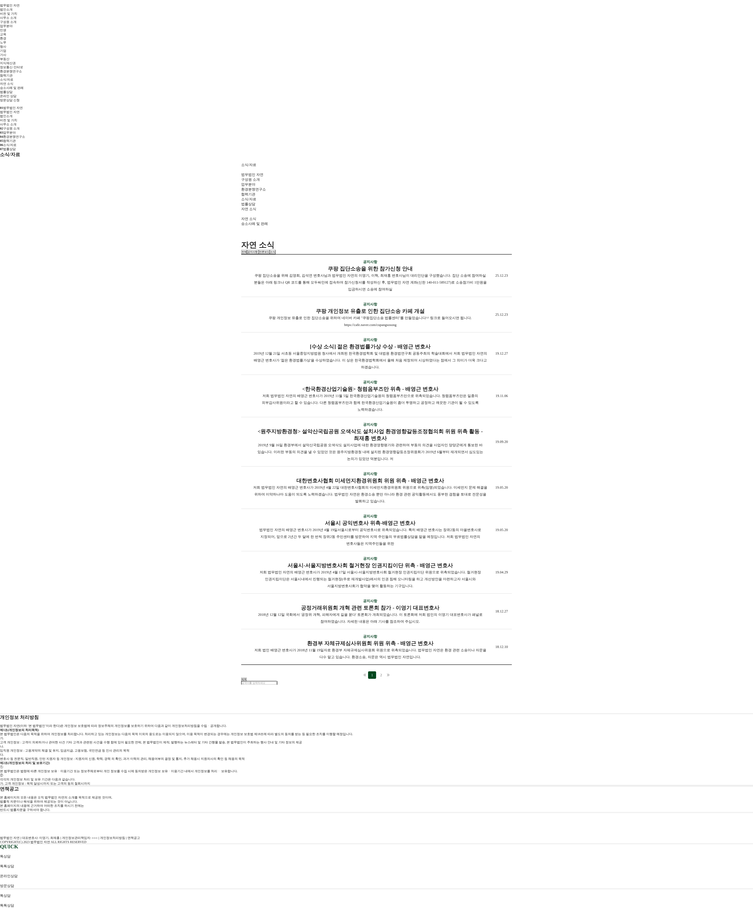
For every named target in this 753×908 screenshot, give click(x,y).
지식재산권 (8, 63)
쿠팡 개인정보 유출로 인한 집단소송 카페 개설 (370, 311)
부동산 (4, 59)
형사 (3, 46)
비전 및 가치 (8, 13)
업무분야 (6, 26)
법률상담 (6, 92)
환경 (3, 38)
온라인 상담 (8, 96)
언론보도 (264, 251)
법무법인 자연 (10, 5)
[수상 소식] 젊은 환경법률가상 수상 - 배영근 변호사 (370, 347)
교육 (3, 34)
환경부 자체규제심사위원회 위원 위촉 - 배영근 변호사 (370, 643)
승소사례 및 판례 (12, 87)
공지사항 (252, 251)
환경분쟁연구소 (11, 71)
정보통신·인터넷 (11, 67)
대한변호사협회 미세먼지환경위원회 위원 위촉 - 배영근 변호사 (370, 481)
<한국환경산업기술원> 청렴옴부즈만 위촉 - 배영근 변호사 (370, 389)
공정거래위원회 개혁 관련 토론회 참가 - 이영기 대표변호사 (370, 608)
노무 (3, 42)
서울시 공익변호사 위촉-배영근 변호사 (370, 523)
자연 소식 (6, 83)
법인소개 (6, 9)
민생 (3, 30)
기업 (3, 50)
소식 (272, 251)
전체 (244, 251)
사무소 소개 (8, 17)
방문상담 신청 (10, 100)
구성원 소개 (8, 22)
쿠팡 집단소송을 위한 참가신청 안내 (370, 269)
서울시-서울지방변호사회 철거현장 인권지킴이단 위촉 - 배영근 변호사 (370, 565)
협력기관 (6, 75)
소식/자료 (6, 79)
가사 (3, 55)
